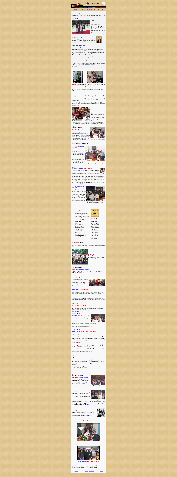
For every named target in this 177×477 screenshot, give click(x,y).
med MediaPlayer (91, 56)
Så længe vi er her (93, 218)
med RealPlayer (86, 56)
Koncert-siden (99, 324)
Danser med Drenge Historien (101, 294)
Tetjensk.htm (73, 300)
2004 (89, 9)
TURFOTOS (83, 383)
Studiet (77, 18)
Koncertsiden (89, 415)
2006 (86, 9)
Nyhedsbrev (102, 9)
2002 (93, 9)
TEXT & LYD (90, 326)
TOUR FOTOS (76, 9)
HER (86, 65)
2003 (91, 9)
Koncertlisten (87, 404)
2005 (87, 9)
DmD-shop (84, 139)
